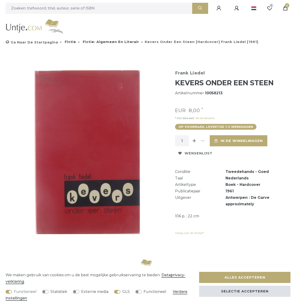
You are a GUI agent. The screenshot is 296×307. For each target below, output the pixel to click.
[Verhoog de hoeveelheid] (194, 140)
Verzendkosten (205, 118)
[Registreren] (237, 8)
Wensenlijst (199, 153)
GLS (126, 291)
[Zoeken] (200, 8)
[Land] (254, 8)
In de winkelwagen (242, 141)
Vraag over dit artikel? (189, 233)
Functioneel (25, 291)
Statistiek (58, 291)
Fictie (70, 42)
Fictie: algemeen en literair (110, 42)
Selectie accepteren (244, 291)
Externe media (94, 291)
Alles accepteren (245, 277)
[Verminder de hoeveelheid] (203, 140)
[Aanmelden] (219, 8)
